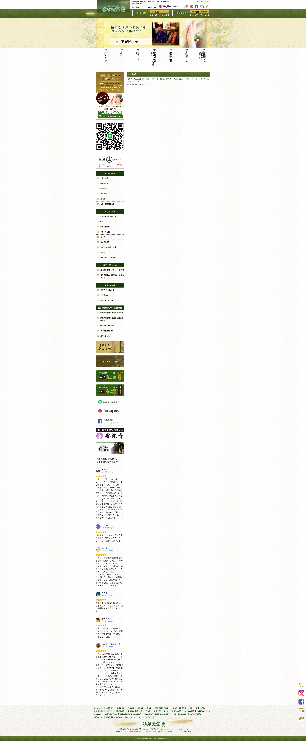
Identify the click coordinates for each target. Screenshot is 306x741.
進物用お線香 (105, 242)
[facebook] (110, 425)
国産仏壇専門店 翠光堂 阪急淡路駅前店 (111, 319)
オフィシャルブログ (206, 6)
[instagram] (110, 413)
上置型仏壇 (104, 178)
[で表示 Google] (98, 470)
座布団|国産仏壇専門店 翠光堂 (202, 1)
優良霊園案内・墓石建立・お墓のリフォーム (202, 57)
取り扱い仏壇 (120, 57)
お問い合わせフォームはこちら (110, 96)
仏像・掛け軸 (105, 232)
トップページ (104, 57)
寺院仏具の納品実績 (107, 325)
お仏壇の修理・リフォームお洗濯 (153, 57)
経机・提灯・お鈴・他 (108, 257)
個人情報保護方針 (106, 331)
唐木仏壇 (103, 194)
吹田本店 (159, 11)
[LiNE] (110, 404)
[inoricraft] (110, 168)
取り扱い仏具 (136, 57)
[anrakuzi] (110, 439)
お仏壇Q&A (104, 295)
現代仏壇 (103, 188)
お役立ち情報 (169, 57)
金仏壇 (102, 199)
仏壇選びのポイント (107, 290)
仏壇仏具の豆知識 (106, 300)
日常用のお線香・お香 (108, 247)
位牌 (102, 221)
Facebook (196, 6)
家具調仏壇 (104, 183)
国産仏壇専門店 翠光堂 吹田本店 (111, 313)
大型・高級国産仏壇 (107, 204)
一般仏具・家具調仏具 (108, 216)
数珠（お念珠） (105, 227)
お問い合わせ (202, 7)
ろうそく (103, 237)
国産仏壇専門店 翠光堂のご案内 (186, 57)
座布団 (102, 252)
